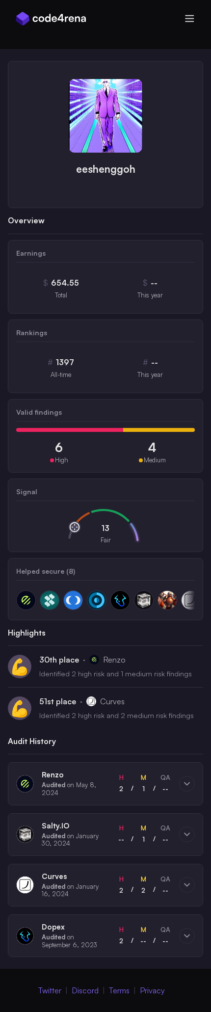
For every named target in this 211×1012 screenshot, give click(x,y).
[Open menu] (189, 19)
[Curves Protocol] (191, 600)
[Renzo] (26, 600)
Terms (119, 990)
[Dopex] (120, 600)
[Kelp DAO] (49, 600)
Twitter (49, 990)
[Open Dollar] (96, 600)
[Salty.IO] (144, 600)
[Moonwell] (73, 600)
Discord (85, 990)
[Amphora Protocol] (167, 600)
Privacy (152, 990)
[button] (105, 783)
